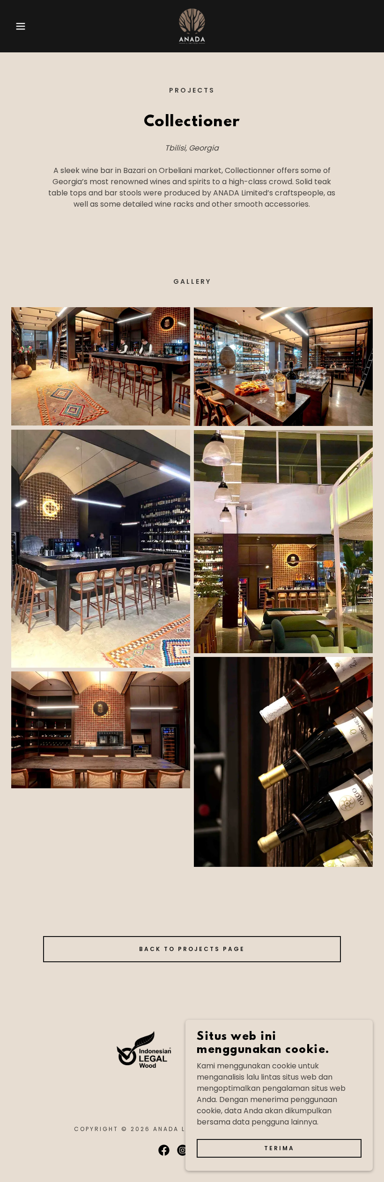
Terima (279, 1148)
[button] (19, 26)
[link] (192, 26)
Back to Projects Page (192, 949)
